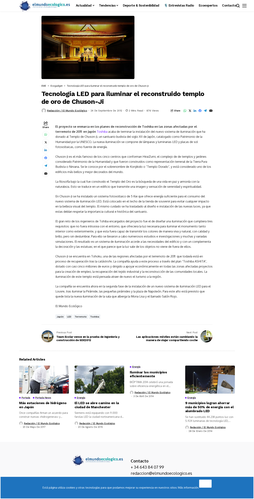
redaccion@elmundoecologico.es (161, 473)
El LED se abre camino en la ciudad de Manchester (97, 405)
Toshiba (102, 131)
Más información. (188, 487)
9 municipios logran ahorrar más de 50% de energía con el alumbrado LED (209, 407)
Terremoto (81, 316)
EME (43, 85)
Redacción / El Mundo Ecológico (67, 110)
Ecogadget (56, 85)
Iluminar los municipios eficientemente (148, 374)
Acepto (205, 482)
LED (69, 316)
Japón (60, 316)
